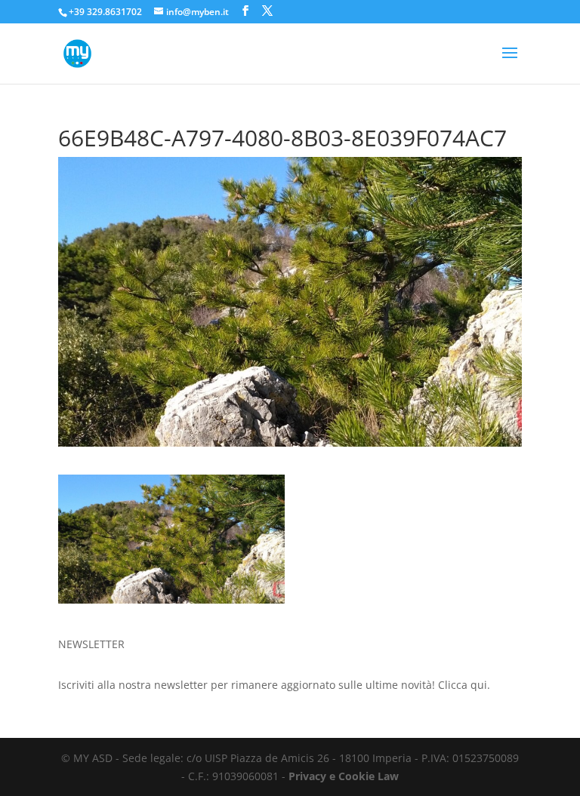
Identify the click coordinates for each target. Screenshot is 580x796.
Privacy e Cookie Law (343, 776)
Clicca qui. (464, 685)
